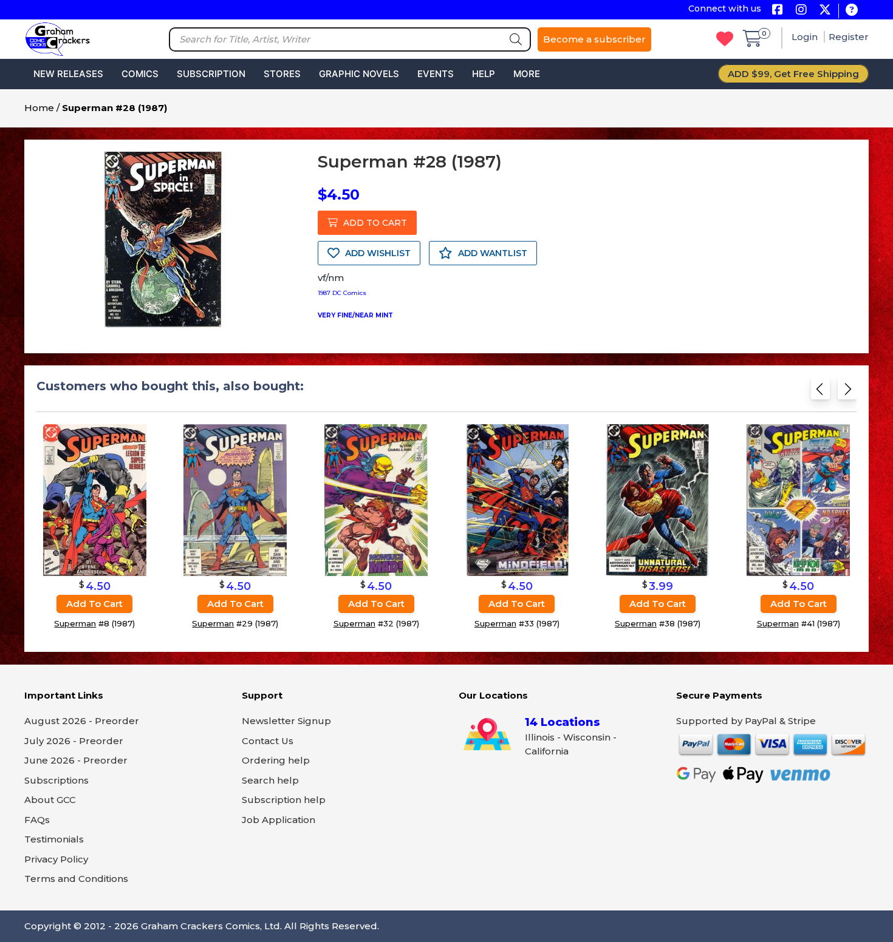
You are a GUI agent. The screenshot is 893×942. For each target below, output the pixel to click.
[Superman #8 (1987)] (94, 500)
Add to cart (94, 603)
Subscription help (284, 799)
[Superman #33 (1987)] (517, 500)
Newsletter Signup (286, 721)
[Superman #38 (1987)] (657, 500)
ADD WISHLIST (377, 253)
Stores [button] (282, 74)
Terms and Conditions (76, 878)
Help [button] (483, 74)
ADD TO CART (374, 222)
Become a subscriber (594, 39)
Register (849, 36)
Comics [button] (140, 74)
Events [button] (435, 74)
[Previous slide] (820, 392)
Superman (75, 623)
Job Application (278, 819)
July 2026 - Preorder (73, 741)
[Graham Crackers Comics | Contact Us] (851, 10)
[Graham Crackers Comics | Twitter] (824, 10)
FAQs (37, 819)
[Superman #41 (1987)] (798, 500)
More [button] (526, 74)
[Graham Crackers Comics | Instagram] (801, 10)
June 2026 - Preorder (76, 760)
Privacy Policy (56, 859)
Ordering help (276, 760)
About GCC (50, 799)
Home (39, 108)
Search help (270, 780)
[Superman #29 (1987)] (235, 500)
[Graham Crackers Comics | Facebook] (777, 10)
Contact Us (267, 741)
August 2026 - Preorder (81, 721)
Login (806, 36)
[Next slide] (847, 392)
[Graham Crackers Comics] (57, 38)
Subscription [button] (211, 74)
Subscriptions (56, 780)
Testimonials (54, 839)
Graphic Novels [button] (359, 74)
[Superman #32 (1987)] (376, 500)
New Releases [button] (68, 74)
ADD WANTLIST (491, 253)
